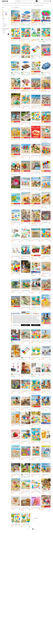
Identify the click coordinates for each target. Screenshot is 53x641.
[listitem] (16, 17)
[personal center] (44, 1)
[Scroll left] (49, 3)
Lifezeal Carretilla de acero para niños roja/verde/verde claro (25, 474)
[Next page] (34, 529)
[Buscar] (36, 1)
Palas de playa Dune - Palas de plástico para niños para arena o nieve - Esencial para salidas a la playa (15, 374)
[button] (49, 1)
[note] (15, 20)
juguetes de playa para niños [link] (39, 5)
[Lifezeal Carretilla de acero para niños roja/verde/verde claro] (25, 468)
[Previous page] (31, 529)
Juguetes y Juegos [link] (9, 5)
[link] (45, 1)
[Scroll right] (50, 3)
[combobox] (15, 7)
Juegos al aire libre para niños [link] (17, 5)
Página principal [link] (4, 5)
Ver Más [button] (4, 26)
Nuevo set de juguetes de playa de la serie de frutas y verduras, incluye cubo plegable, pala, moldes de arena (36, 239)
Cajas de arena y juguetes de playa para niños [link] (28, 5)
